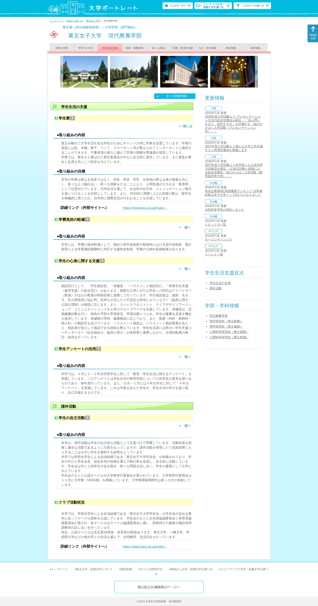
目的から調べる (74, 21)
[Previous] (61, 72)
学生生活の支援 (220, 283)
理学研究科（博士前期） (226, 321)
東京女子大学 (93, 21)
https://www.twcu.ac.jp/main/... (145, 208)
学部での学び (86, 48)
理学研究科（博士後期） (226, 326)
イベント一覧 (214, 254)
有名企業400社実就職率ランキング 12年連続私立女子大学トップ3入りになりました (233, 192)
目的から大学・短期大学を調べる (192, 569)
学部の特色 (61, 48)
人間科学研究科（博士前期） (229, 337)
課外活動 (216, 288)
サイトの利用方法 (151, 569)
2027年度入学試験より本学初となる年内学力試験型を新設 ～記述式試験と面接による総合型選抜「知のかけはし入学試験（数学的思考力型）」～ (234, 170)
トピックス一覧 (215, 224)
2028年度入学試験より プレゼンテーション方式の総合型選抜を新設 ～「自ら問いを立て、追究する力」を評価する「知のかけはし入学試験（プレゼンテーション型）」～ (233, 124)
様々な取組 (158, 48)
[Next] (256, 72)
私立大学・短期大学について (94, 569)
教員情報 (231, 48)
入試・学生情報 (207, 48)
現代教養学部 (219, 316)
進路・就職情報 (134, 48)
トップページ (57, 21)
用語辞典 (126, 569)
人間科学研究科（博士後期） (229, 332)
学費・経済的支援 (183, 48)
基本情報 (255, 48)
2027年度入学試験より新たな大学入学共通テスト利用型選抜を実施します (234, 148)
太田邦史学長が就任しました (224, 209)
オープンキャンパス (218, 239)
